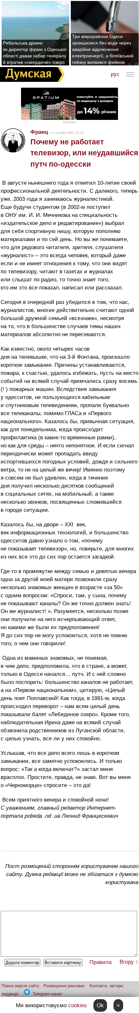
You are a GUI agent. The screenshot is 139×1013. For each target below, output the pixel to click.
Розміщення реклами (63, 985)
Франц (39, 132)
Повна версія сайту (20, 985)
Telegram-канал (47, 993)
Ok (100, 1005)
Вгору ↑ (129, 962)
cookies (77, 1005)
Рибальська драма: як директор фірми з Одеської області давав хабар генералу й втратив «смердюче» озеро (34, 52)
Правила (101, 962)
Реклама (69, 122)
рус (115, 74)
